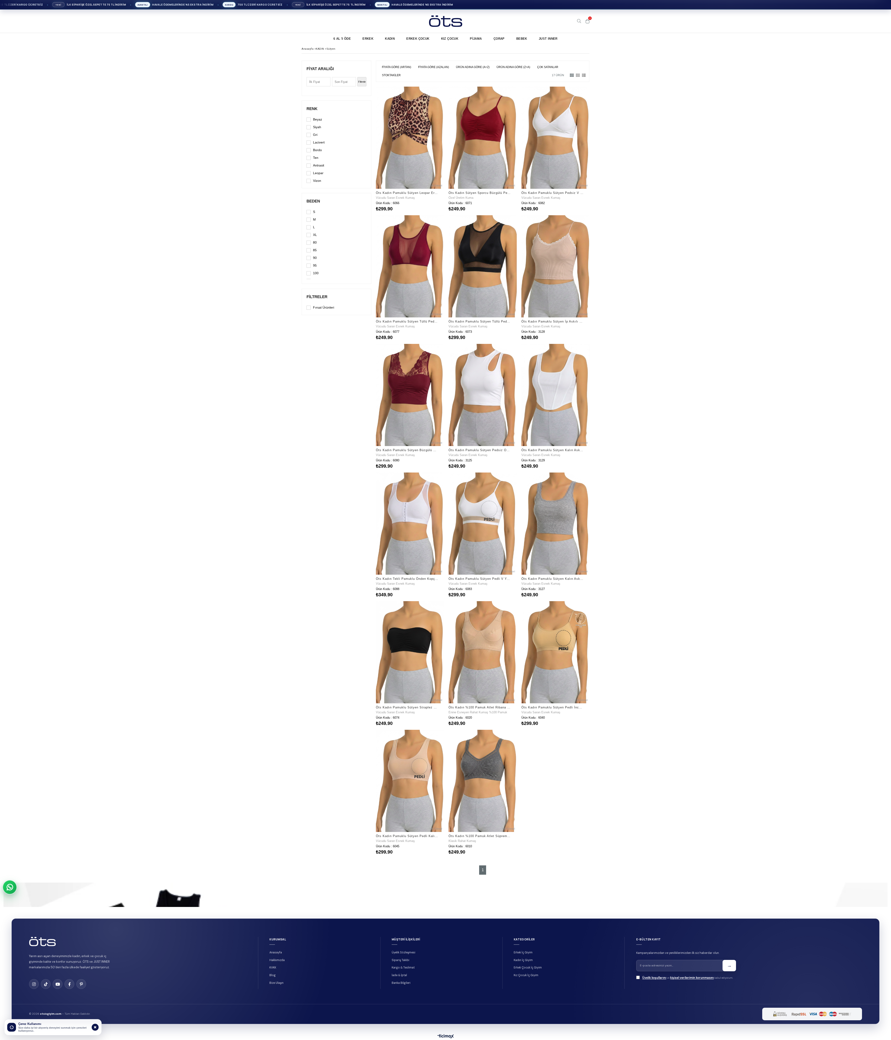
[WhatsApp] (10, 887)
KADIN (390, 38)
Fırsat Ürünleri (323, 307)
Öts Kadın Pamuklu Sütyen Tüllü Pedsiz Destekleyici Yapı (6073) (480, 321)
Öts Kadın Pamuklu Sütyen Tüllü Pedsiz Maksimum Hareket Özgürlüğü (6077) (407, 321)
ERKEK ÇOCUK (417, 38)
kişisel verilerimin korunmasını (692, 978)
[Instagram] (34, 984)
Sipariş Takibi (400, 960)
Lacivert (319, 142)
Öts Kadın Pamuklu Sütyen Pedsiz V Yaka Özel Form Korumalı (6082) (552, 193)
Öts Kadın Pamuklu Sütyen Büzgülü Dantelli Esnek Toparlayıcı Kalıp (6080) (407, 450)
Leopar (318, 173)
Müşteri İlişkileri (406, 939)
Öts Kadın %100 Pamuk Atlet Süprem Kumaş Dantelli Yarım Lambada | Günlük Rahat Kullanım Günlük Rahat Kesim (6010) (480, 836)
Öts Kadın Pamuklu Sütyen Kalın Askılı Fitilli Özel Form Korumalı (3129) (552, 450)
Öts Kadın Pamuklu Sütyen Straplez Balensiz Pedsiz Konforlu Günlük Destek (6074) (407, 707)
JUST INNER (548, 38)
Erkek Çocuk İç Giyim (528, 967)
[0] (587, 21)
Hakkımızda (277, 960)
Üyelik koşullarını (654, 978)
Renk (312, 109)
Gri (315, 135)
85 (315, 250)
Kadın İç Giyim (523, 960)
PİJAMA (476, 38)
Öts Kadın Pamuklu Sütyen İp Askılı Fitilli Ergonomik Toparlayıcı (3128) (552, 321)
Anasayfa (275, 952)
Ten (315, 158)
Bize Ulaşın (276, 983)
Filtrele (362, 81)
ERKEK (367, 38)
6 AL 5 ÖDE (342, 38)
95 (315, 265)
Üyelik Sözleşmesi (403, 952)
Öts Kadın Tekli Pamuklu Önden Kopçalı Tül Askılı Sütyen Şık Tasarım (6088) (407, 578)
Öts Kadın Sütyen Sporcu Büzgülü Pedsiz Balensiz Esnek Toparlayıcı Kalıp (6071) (480, 193)
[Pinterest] (81, 984)
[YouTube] (57, 984)
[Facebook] (69, 984)
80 (315, 242)
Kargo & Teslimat (403, 967)
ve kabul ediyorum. (687, 978)
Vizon (317, 181)
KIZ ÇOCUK (449, 38)
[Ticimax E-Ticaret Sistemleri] (445, 1036)
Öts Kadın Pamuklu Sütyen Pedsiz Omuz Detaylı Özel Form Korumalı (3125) (480, 450)
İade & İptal (399, 975)
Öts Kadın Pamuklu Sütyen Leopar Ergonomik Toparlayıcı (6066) (407, 193)
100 (316, 273)
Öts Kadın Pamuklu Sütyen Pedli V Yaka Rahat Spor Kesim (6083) (480, 578)
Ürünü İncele (426, 149)
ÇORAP (499, 38)
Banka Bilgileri (401, 983)
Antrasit (318, 165)
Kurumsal (277, 939)
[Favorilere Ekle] (410, 149)
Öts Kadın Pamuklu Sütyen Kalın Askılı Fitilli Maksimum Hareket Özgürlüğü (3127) (552, 578)
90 (315, 258)
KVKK (272, 967)
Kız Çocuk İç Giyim (526, 975)
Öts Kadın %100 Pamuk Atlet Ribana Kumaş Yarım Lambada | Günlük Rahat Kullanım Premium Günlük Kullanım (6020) (480, 707)
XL (315, 235)
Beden (313, 201)
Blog (272, 975)
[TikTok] (46, 984)
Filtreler (317, 297)
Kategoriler (524, 939)
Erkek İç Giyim (523, 952)
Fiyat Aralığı (320, 69)
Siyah (317, 127)
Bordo (317, 150)
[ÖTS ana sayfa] (42, 941)
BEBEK (521, 38)
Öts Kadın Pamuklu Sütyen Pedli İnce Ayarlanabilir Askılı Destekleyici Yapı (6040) (552, 707)
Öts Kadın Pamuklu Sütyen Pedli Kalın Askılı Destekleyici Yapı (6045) (407, 836)
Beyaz (317, 119)
